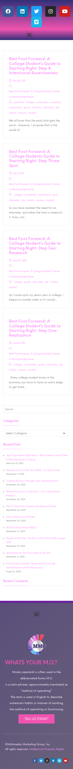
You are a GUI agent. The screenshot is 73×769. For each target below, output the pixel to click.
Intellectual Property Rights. (46, 749)
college (30, 102)
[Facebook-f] (34, 760)
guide (27, 281)
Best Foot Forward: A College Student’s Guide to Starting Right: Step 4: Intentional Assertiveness (35, 65)
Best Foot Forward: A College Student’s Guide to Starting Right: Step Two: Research (35, 245)
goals (27, 107)
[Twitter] (36, 11)
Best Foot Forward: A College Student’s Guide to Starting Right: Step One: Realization (35, 328)
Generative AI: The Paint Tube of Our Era (28, 552)
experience (15, 107)
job (57, 107)
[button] (29, 34)
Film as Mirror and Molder (20, 516)
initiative (36, 107)
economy (55, 102)
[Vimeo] (36, 22)
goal (55, 194)
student (32, 112)
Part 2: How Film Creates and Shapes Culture (31, 506)
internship (48, 107)
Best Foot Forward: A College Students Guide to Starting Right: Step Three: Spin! (34, 158)
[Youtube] (64, 11)
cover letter (42, 102)
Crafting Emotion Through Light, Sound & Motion (32, 480)
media (12, 112)
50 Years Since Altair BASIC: (21, 527)
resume (22, 112)
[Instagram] (50, 11)
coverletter (30, 194)
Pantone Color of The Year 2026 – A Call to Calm (33, 470)
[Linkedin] (22, 11)
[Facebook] (8, 11)
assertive (19, 102)
